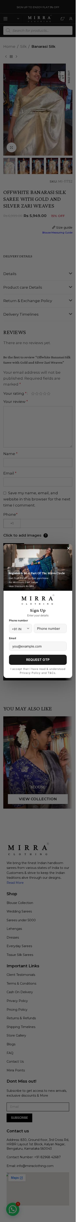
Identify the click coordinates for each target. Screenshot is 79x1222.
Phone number (18, 620)
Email (12, 638)
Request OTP (38, 660)
